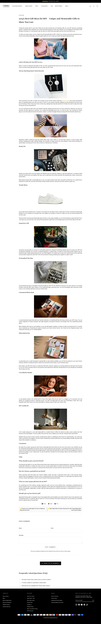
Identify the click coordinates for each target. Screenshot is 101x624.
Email (52, 528)
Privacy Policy (56, 551)
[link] (6, 6)
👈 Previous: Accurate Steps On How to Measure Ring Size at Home (32, 509)
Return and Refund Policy (32, 608)
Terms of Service (64, 551)
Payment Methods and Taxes (57, 602)
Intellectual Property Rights (56, 600)
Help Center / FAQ (31, 598)
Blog (4, 598)
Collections (44, 6)
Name (20, 528)
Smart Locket (28, 6)
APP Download (30, 610)
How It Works (58, 6)
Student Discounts (6, 606)
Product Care (29, 602)
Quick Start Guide (30, 600)
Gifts (36, 6)
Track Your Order (30, 596)
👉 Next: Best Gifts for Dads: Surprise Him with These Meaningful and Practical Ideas (64, 509)
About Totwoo (6, 596)
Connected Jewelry (17, 6)
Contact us (29, 604)
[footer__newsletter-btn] (93, 600)
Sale (52, 6)
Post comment (50, 547)
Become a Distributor (7, 602)
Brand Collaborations (7, 600)
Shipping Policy (30, 606)
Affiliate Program (6, 604)
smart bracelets (65, 100)
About (66, 6)
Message (21, 535)
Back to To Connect (51, 563)
